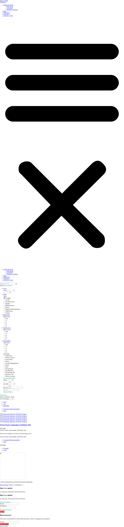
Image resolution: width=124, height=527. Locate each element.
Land (4, 450)
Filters (2, 285)
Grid (4, 402)
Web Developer (4, 485)
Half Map (6, 406)
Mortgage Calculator (12, 9)
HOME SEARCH (8, 5)
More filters (7, 341)
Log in (2, 511)
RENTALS (6, 12)
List (4, 404)
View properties (15, 409)
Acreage (6, 448)
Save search (8, 285)
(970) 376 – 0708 (8, 16)
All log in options (5, 502)
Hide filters (3, 395)
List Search (10, 8)
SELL (5, 11)
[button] (62, 142)
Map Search (10, 6)
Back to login (4, 526)
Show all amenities (9, 378)
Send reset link (4, 524)
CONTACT (6, 14)
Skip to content (4, 0)
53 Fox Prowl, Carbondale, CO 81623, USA (15, 425)
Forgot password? (5, 510)
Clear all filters (7, 392)
